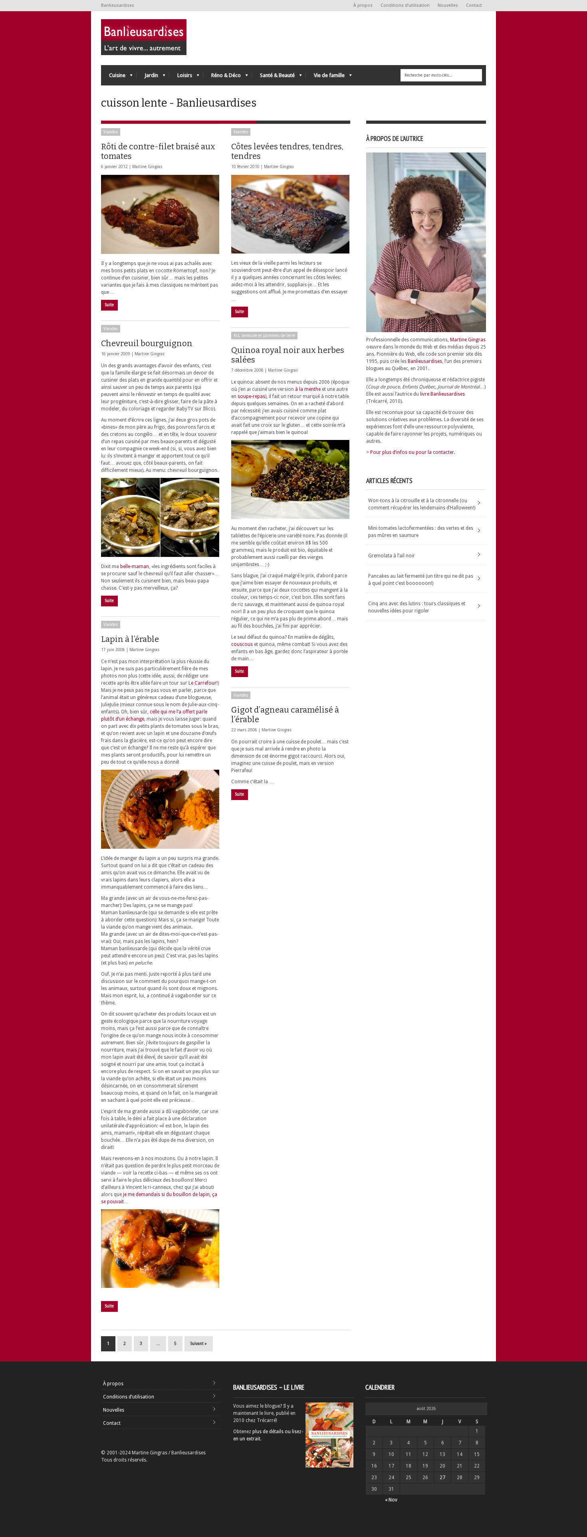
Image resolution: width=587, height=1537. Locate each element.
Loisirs (180, 77)
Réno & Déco (222, 77)
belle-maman (134, 566)
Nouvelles (448, 5)
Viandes (110, 132)
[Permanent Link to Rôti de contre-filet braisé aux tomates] (160, 214)
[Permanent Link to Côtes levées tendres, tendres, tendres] (290, 214)
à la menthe (308, 389)
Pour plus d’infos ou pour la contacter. (412, 452)
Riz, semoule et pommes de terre (264, 335)
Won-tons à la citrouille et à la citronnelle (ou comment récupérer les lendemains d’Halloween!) (421, 504)
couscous (242, 644)
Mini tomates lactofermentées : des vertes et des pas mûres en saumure (420, 531)
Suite (109, 305)
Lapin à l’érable (130, 639)
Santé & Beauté (273, 77)
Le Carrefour (202, 683)
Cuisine (113, 77)
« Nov (391, 1500)
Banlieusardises (425, 361)
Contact (474, 5)
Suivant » (198, 1343)
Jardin (147, 77)
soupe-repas (251, 396)
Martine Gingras (147, 166)
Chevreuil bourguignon (146, 343)
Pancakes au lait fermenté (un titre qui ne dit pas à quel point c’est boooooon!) (420, 579)
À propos (363, 5)
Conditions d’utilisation (405, 5)
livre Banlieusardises (442, 394)
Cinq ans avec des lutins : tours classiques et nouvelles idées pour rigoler (416, 607)
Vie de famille (325, 77)
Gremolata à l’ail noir (391, 556)
